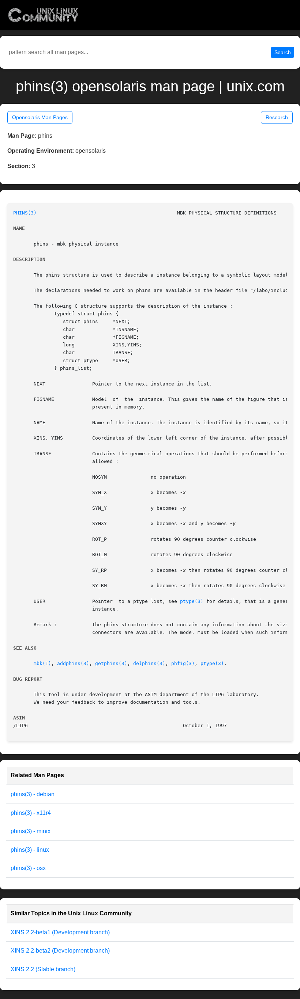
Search (282, 52)
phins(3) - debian (33, 794)
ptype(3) (191, 601)
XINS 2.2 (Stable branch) (43, 969)
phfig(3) (183, 663)
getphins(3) (111, 663)
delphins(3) (149, 663)
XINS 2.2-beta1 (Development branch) (60, 932)
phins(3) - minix (30, 831)
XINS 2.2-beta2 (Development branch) (60, 950)
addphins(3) (73, 663)
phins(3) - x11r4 (31, 813)
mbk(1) (42, 663)
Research (277, 117)
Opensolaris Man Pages (40, 117)
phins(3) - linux (30, 850)
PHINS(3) (25, 213)
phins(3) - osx (28, 868)
